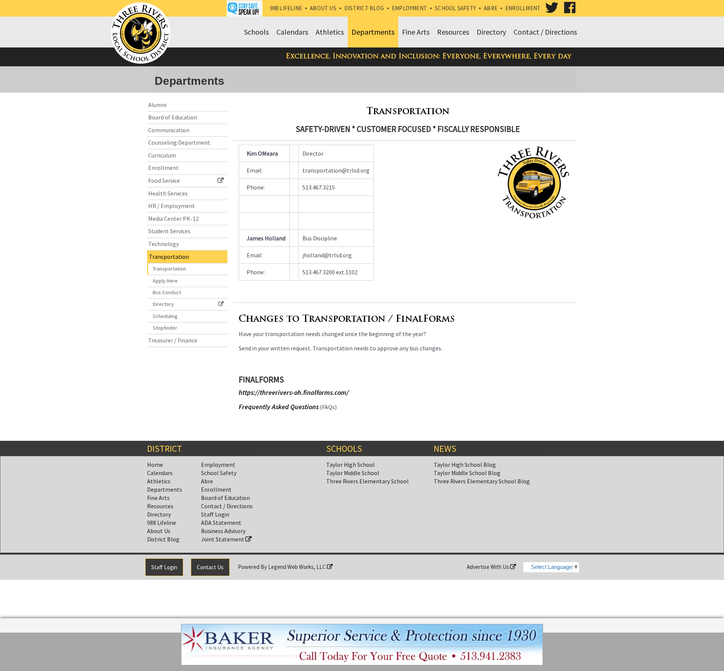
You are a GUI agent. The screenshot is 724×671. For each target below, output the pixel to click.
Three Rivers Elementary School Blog (482, 481)
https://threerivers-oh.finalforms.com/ (294, 392)
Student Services (169, 231)
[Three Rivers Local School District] (142, 33)
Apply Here (165, 280)
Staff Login (215, 514)
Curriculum (162, 155)
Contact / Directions (227, 506)
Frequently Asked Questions (279, 406)
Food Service (164, 180)
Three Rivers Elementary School (367, 481)
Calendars (160, 473)
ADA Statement (221, 522)
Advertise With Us (488, 566)
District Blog (364, 8)
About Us (323, 8)
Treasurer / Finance (172, 340)
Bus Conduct (167, 292)
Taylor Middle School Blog (467, 473)
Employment (409, 8)
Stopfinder (165, 327)
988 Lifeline (286, 8)
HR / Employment (171, 205)
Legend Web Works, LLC (297, 566)
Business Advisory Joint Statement (223, 535)
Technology (163, 244)
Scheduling (165, 316)
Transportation (169, 256)
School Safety (455, 8)
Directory (163, 304)
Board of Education (172, 117)
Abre (490, 8)
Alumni (157, 105)
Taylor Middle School (352, 473)
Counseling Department (179, 142)
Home (155, 464)
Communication (168, 130)
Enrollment (522, 8)
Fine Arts (158, 497)
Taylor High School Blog (465, 464)
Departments (164, 489)
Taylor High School (350, 464)
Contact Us (210, 567)
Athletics (158, 481)
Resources (160, 506)
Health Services (168, 193)
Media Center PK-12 (173, 218)
